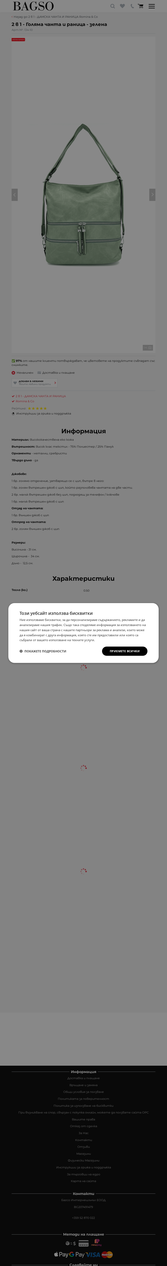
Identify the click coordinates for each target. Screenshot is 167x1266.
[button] (43, 651)
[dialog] (83, 633)
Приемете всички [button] (125, 651)
